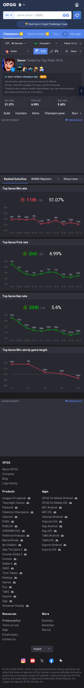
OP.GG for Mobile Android (57, 498)
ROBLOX (7, 526)
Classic (60, 34)
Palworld (7, 507)
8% (56, 51)
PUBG (5, 521)
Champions (12, 34)
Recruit (46, 629)
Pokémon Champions (15, 512)
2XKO (5, 568)
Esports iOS (49, 549)
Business (47, 620)
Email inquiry (10, 634)
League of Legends (14, 498)
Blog (5, 478)
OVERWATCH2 (11, 530)
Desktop (7, 577)
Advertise (48, 625)
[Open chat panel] (81, 91)
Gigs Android (50, 526)
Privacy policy (11, 620)
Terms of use (10, 625)
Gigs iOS (47, 530)
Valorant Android (52, 516)
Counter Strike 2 (12, 554)
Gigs (5, 601)
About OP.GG (10, 469)
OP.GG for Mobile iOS (54, 502)
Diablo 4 (7, 563)
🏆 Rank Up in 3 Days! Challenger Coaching (45, 24)
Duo (4, 587)
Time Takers (10, 573)
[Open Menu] (77, 5)
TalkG (5, 591)
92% (43, 51)
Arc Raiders (9, 544)
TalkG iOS (48, 540)
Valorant (7, 516)
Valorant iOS (49, 521)
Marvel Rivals (10, 540)
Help (5, 629)
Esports (7, 596)
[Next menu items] (65, 34)
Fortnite (7, 558)
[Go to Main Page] (9, 4)
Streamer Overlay (13, 605)
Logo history (9, 483)
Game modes (38, 34)
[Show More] (22, 5)
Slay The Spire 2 (12, 549)
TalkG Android (50, 535)
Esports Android (52, 544)
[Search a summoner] (65, 15)
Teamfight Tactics (13, 502)
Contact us (9, 639)
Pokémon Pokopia (13, 535)
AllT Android (49, 507)
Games (6, 582)
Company (8, 473)
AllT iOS (47, 512)
